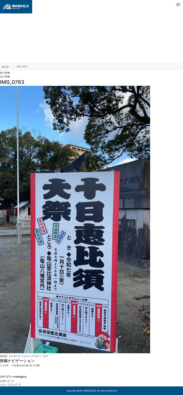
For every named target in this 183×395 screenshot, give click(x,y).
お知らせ (7, 380)
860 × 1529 (41, 356)
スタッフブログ (10, 384)
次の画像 (5, 76)
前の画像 (5, 72)
